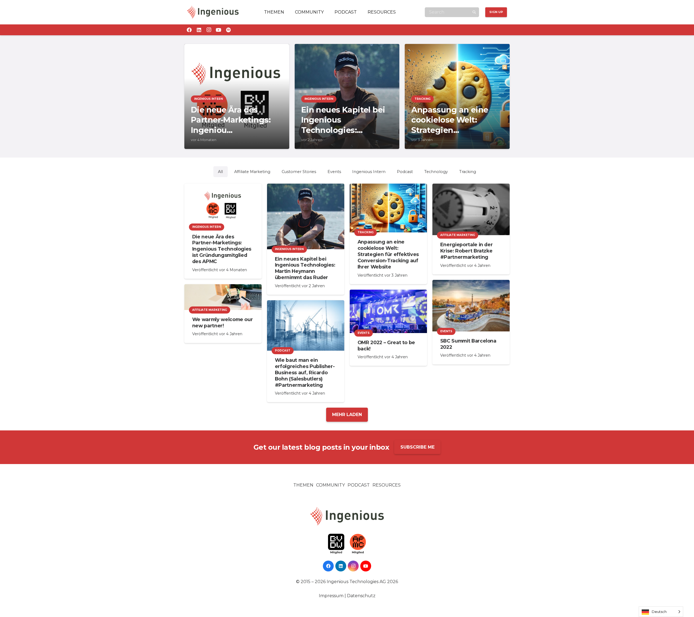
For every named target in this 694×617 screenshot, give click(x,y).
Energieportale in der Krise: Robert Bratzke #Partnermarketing (466, 251)
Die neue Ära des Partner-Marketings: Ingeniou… (231, 120)
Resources (386, 485)
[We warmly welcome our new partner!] (223, 297)
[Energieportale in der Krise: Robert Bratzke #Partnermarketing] (471, 209)
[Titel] (228, 30)
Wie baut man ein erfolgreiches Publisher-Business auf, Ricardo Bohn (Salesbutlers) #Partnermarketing (305, 372)
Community (330, 485)
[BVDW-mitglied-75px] (336, 544)
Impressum (331, 595)
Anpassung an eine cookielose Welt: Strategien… (449, 120)
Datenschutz (361, 595)
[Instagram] (209, 30)
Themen (303, 485)
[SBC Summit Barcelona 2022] (471, 305)
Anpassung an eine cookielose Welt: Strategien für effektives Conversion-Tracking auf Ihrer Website (388, 254)
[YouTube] (218, 30)
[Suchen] (474, 12)
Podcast (359, 485)
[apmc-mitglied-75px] (358, 544)
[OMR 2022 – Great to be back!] (388, 311)
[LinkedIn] (199, 30)
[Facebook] (189, 30)
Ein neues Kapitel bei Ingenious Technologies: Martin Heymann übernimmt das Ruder (305, 268)
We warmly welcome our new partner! (222, 322)
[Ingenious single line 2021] (212, 12)
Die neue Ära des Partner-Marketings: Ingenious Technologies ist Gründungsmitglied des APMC (221, 249)
